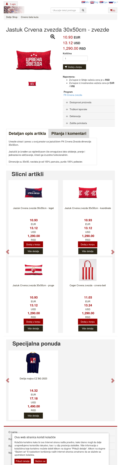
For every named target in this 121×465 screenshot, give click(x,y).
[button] (11, 3)
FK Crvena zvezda (73, 94)
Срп (105, 2)
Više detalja (33, 251)
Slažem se (40, 461)
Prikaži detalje (23, 461)
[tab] (89, 102)
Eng (96, 2)
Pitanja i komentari (68, 133)
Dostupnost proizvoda (80, 102)
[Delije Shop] (13, 10)
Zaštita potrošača (78, 123)
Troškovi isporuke (78, 109)
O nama (13, 432)
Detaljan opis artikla (27, 133)
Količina (67, 53)
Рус (114, 2)
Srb (87, 2)
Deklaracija (75, 116)
